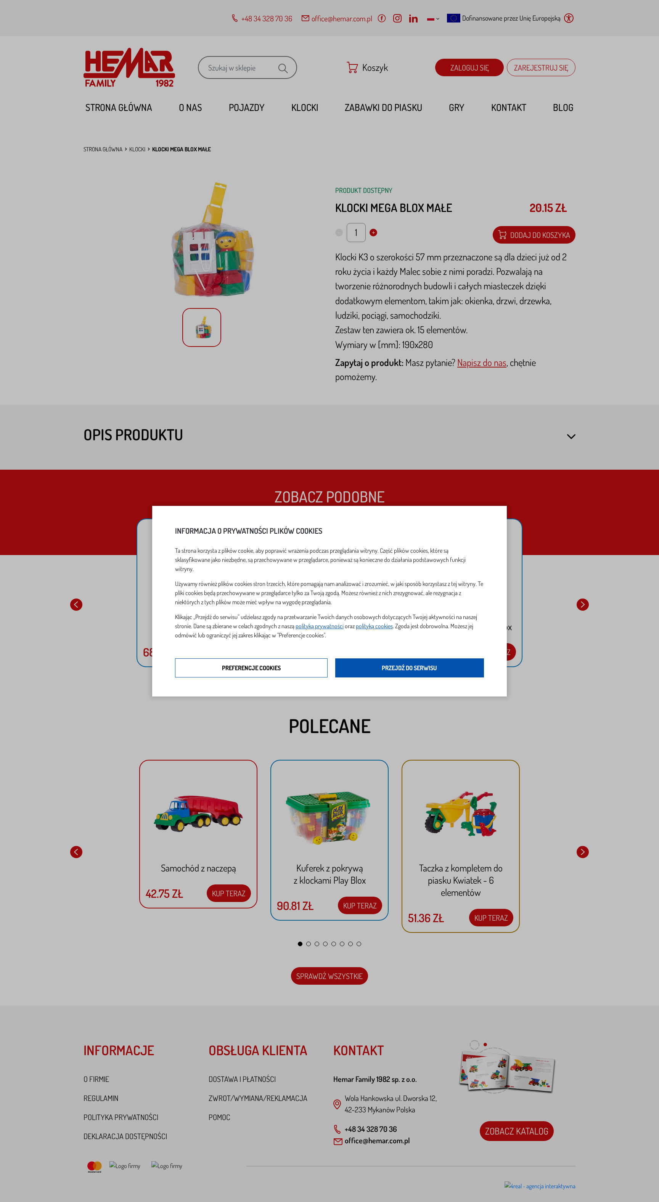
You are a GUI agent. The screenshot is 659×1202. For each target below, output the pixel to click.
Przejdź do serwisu (409, 668)
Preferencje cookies (251, 668)
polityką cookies (374, 626)
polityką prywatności (320, 626)
